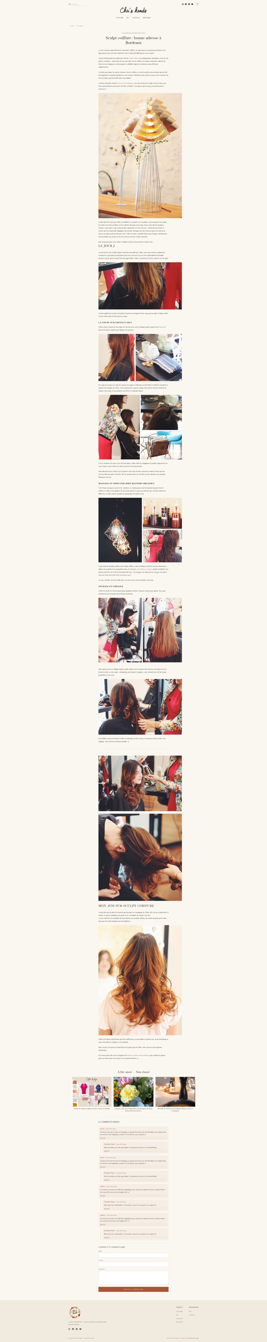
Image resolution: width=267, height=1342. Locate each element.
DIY (128, 18)
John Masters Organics (144, 569)
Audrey (102, 1186)
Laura (102, 1129)
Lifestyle (136, 18)
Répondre (103, 1138)
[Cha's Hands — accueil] (88, 1312)
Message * (101, 1269)
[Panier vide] (197, 4)
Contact (192, 1315)
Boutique (147, 18)
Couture (119, 18)
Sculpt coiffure (134, 58)
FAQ (190, 1311)
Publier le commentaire (133, 1289)
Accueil (72, 26)
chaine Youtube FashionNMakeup (139, 1055)
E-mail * (101, 1260)
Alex (179, 1338)
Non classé (80, 26)
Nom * (100, 1251)
